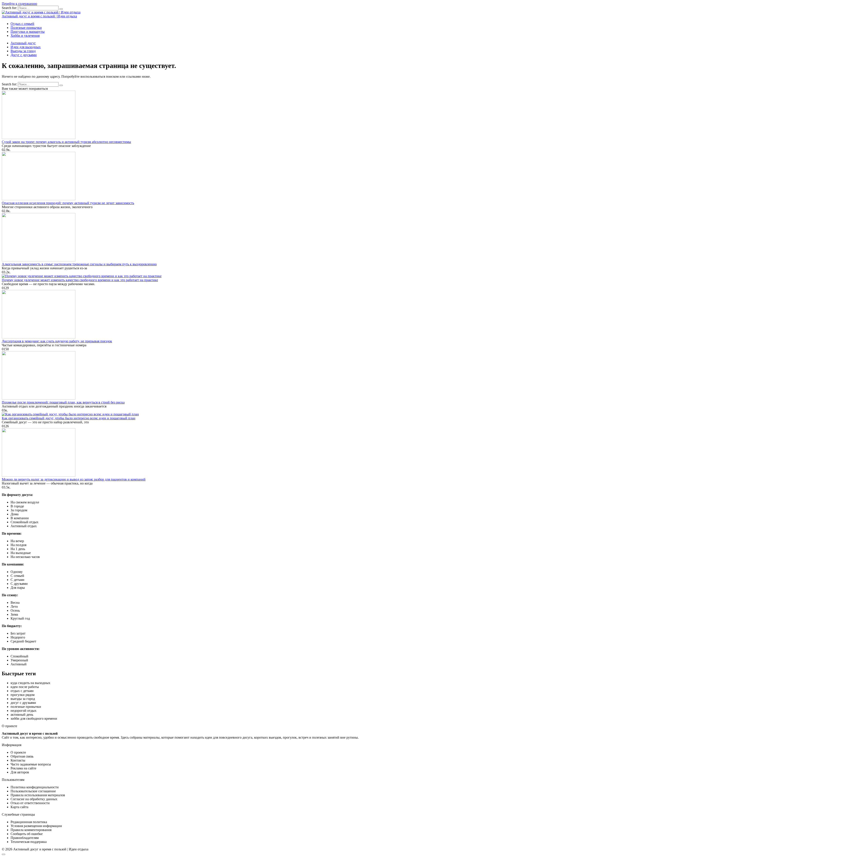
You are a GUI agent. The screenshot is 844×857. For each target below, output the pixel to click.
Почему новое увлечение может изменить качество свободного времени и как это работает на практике (80, 280)
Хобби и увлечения (25, 35)
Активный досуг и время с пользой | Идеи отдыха (39, 16)
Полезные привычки (26, 27)
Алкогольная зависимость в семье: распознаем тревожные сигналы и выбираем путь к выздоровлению (79, 264)
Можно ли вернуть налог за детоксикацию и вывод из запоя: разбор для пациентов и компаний (74, 479)
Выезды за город (23, 51)
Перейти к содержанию (19, 4)
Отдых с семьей (22, 24)
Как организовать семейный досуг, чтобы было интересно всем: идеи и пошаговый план (68, 418)
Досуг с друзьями (24, 55)
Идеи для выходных (26, 47)
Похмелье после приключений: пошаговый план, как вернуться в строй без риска (63, 402)
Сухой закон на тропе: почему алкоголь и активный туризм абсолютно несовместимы (66, 142)
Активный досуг (23, 43)
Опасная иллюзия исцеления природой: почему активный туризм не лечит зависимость (68, 203)
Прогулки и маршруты (28, 31)
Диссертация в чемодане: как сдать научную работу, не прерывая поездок (57, 341)
